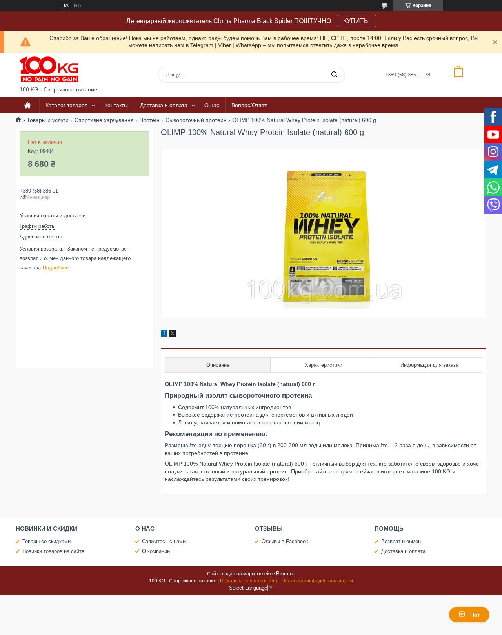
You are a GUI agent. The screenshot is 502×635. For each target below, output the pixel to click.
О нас (211, 105)
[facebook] (164, 334)
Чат (475, 614)
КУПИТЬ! (356, 21)
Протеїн (149, 120)
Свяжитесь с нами (164, 541)
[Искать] (334, 74)
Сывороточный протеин (196, 120)
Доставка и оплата (163, 105)
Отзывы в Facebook (285, 541)
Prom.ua (285, 574)
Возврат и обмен (401, 541)
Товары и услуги (48, 120)
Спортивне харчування (104, 120)
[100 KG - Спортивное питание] (49, 69)
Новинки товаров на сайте (53, 551)
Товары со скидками (46, 541)
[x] (172, 334)
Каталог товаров (66, 105)
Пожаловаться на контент (249, 581)
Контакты (116, 105)
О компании (156, 551)
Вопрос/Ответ (249, 105)
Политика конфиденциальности (317, 581)
